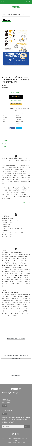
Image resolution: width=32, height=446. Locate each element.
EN (5, 413)
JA (3, 413)
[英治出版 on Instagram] (18, 434)
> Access (5, 405)
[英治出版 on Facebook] (15, 434)
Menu (4, 1)
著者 (5, 146)
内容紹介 (6, 140)
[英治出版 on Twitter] (13, 434)
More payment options (16, 100)
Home (3, 14)
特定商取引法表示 (17, 438)
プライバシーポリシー (7, 438)
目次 (5, 143)
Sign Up (27, 426)
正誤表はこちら (25, 202)
